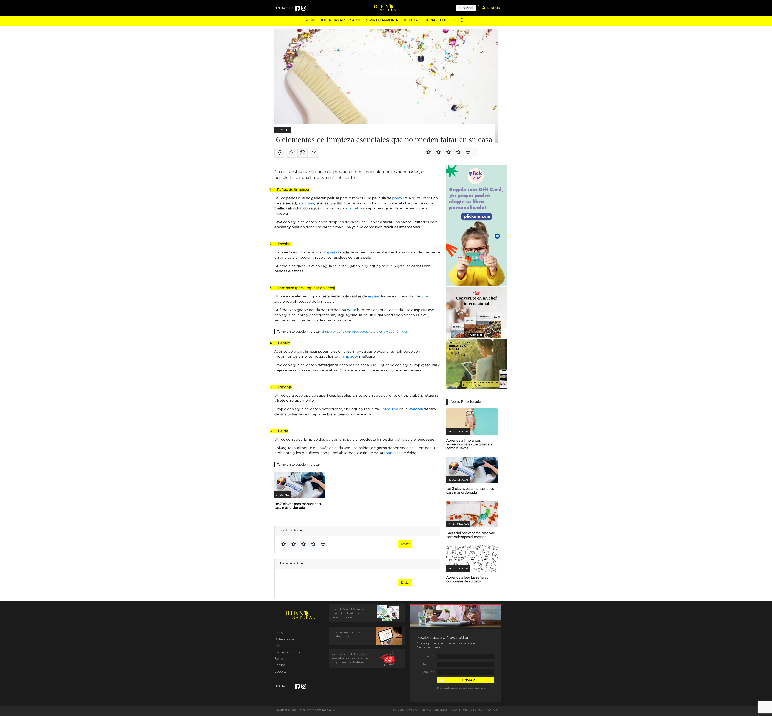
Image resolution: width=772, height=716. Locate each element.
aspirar (374, 296)
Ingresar (493, 8)
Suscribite (466, 8)
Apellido (428, 671)
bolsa (351, 310)
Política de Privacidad (405, 710)
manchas (306, 203)
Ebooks (447, 20)
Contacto (492, 710)
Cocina (428, 20)
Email (430, 656)
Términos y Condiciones (434, 710)
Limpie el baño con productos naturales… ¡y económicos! (364, 331)
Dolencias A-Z (332, 20)
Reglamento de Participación (467, 710)
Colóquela (389, 409)
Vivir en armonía (382, 20)
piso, (426, 296)
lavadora (415, 409)
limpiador (349, 356)
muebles (356, 208)
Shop (310, 20)
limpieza (329, 252)
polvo (397, 198)
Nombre (428, 664)
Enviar (405, 544)
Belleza (410, 20)
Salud (355, 20)
